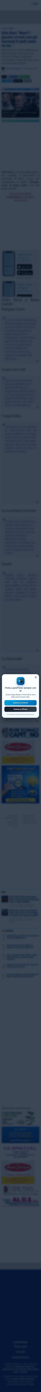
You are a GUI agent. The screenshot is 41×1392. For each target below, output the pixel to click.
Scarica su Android (20, 703)
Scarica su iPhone (20, 709)
